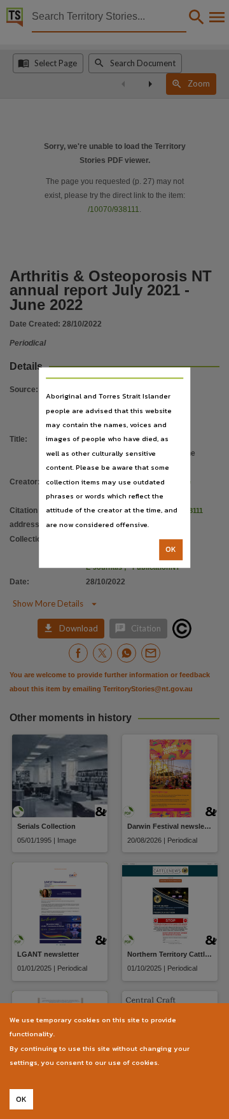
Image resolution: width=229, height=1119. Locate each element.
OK (170, 549)
